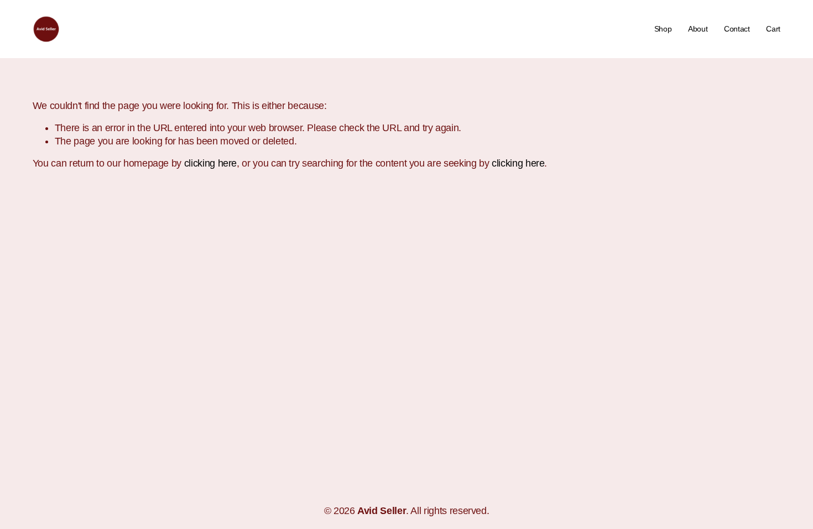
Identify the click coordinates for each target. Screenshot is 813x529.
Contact (737, 28)
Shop (663, 28)
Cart (773, 28)
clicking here (210, 163)
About (698, 28)
